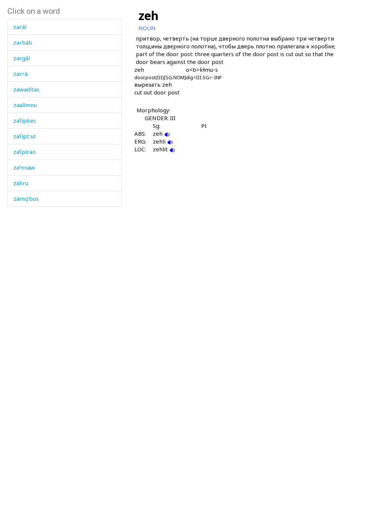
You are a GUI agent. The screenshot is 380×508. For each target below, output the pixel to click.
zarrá (20, 73)
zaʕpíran (24, 151)
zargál (21, 58)
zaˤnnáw (24, 167)
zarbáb (22, 42)
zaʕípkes (24, 120)
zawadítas (26, 89)
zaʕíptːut (24, 136)
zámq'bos (26, 198)
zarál (19, 26)
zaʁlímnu (25, 105)
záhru (20, 183)
